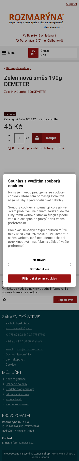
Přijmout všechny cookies (39, 278)
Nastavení (39, 259)
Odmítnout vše (39, 269)
